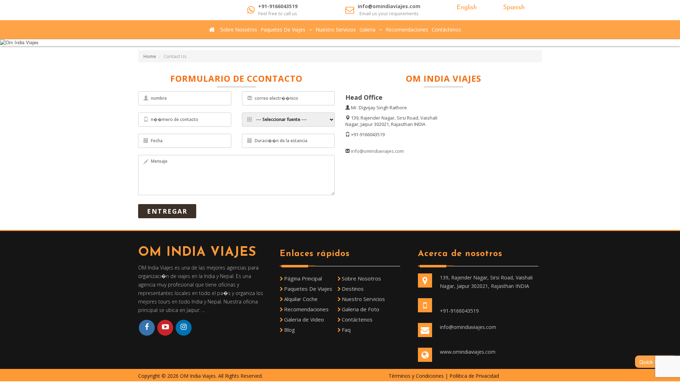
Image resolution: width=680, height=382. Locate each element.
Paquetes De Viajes (283, 29)
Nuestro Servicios (336, 29)
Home (149, 56)
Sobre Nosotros (238, 29)
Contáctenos (446, 29)
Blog (289, 329)
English (465, 8)
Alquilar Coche (301, 298)
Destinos (353, 288)
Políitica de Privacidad (474, 375)
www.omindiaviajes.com (467, 351)
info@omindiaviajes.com (389, 6)
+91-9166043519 (278, 6)
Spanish (513, 8)
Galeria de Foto (360, 309)
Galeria (367, 29)
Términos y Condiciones (417, 375)
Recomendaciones (407, 29)
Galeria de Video (304, 319)
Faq (346, 329)
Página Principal (303, 278)
